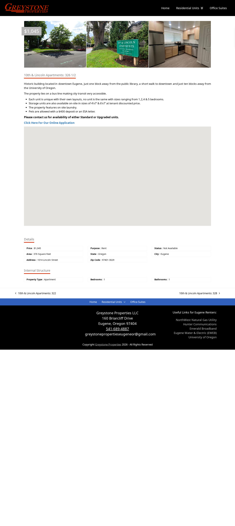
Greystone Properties (108, 344)
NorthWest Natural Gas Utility (196, 320)
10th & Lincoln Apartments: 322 (37, 293)
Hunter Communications (200, 324)
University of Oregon (202, 337)
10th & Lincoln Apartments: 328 (198, 293)
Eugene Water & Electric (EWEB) (195, 333)
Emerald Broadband (203, 328)
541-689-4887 (117, 328)
